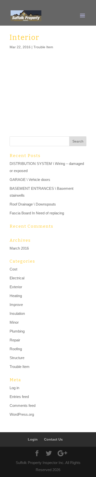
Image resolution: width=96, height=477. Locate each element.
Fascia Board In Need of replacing (37, 213)
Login (33, 439)
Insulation (17, 313)
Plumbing (17, 331)
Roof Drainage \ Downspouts (33, 204)
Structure (17, 358)
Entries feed (19, 397)
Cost (13, 269)
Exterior (16, 287)
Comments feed (22, 405)
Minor (14, 322)
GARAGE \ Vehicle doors (30, 179)
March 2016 (19, 248)
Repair (15, 340)
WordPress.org (22, 414)
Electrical (17, 278)
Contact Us (53, 439)
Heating (16, 296)
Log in (14, 388)
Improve (16, 304)
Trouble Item (43, 47)
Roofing (16, 349)
